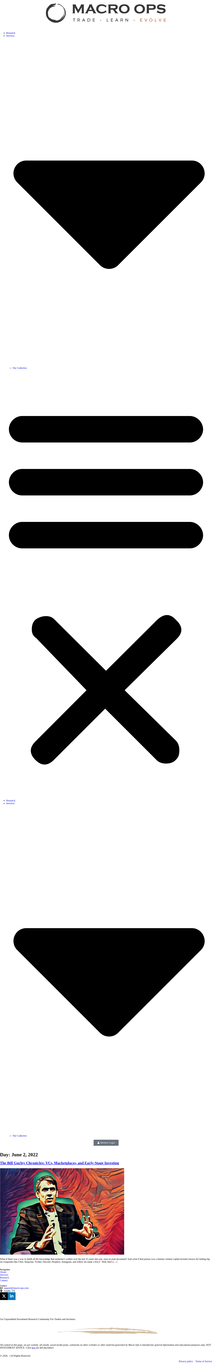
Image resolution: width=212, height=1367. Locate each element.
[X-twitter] (4, 1296)
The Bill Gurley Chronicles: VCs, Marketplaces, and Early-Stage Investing (59, 1163)
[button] (106, 584)
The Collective (19, 368)
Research (10, 33)
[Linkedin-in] (12, 1296)
